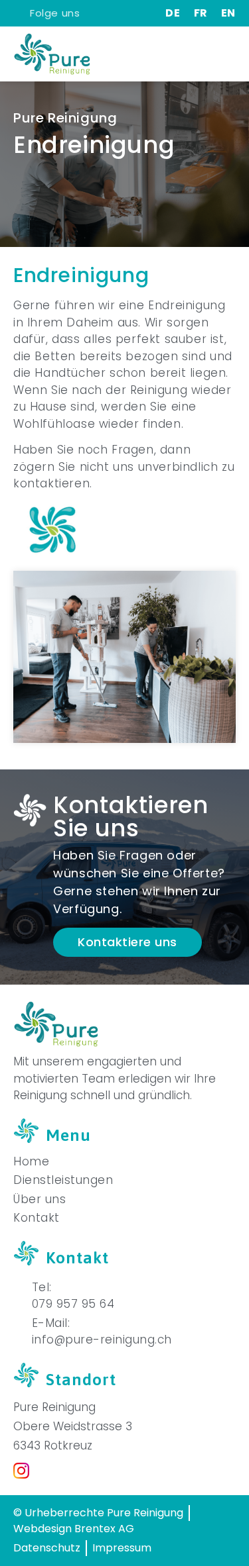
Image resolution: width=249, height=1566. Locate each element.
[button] (225, 54)
